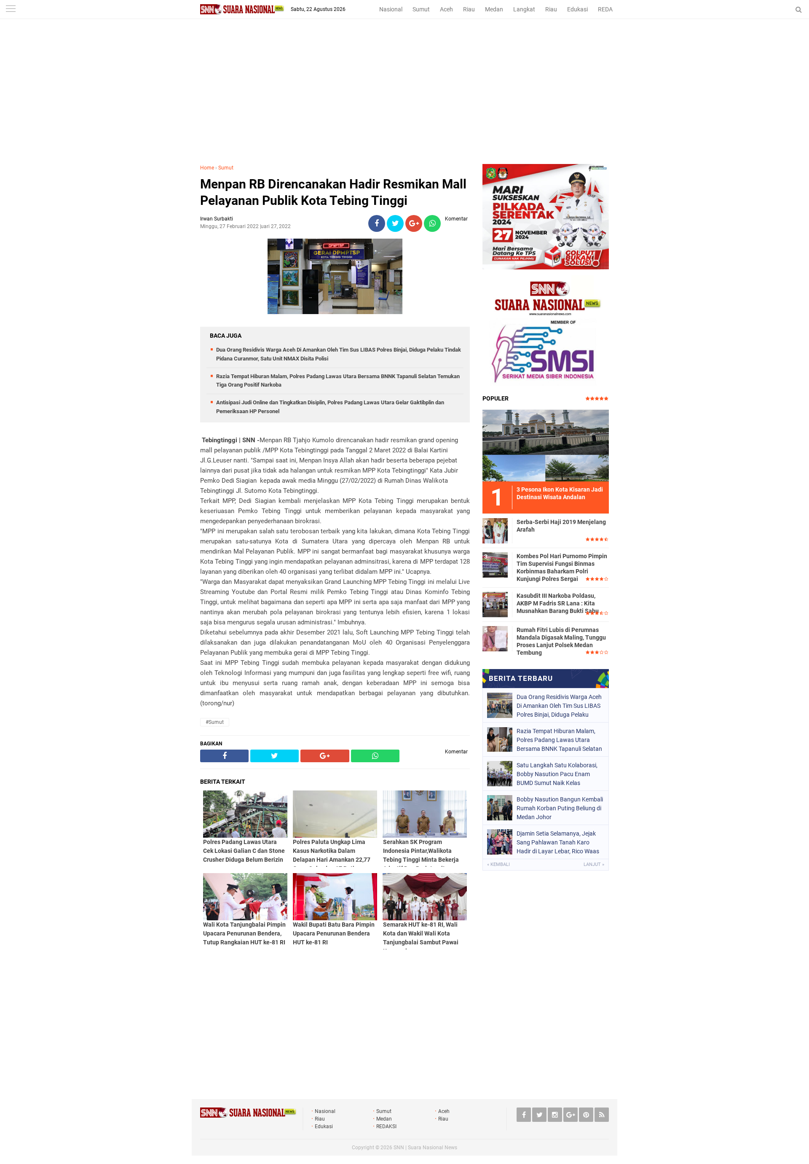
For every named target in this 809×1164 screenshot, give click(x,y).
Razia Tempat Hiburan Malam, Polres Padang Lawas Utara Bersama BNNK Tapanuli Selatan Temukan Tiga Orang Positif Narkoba (559, 740)
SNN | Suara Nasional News (425, 1148)
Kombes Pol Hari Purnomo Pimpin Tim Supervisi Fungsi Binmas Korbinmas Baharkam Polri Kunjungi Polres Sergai (562, 568)
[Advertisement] (404, 101)
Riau (469, 9)
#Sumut (215, 722)
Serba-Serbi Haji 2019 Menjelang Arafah (561, 526)
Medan (494, 9)
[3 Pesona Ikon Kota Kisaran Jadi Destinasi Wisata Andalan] (545, 444)
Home (207, 168)
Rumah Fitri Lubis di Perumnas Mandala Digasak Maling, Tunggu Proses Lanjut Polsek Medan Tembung (561, 641)
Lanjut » (594, 864)
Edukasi (577, 9)
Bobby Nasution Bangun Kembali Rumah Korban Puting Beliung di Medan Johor (560, 808)
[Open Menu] (10, 9)
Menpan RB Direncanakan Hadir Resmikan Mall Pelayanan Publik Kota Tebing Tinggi (333, 192)
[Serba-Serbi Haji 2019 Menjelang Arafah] (495, 529)
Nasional (390, 9)
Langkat (524, 9)
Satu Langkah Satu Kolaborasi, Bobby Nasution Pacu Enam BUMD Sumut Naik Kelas (557, 774)
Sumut (421, 9)
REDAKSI (609, 9)
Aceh (446, 9)
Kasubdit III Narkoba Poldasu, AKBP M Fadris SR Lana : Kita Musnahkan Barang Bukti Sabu (558, 603)
